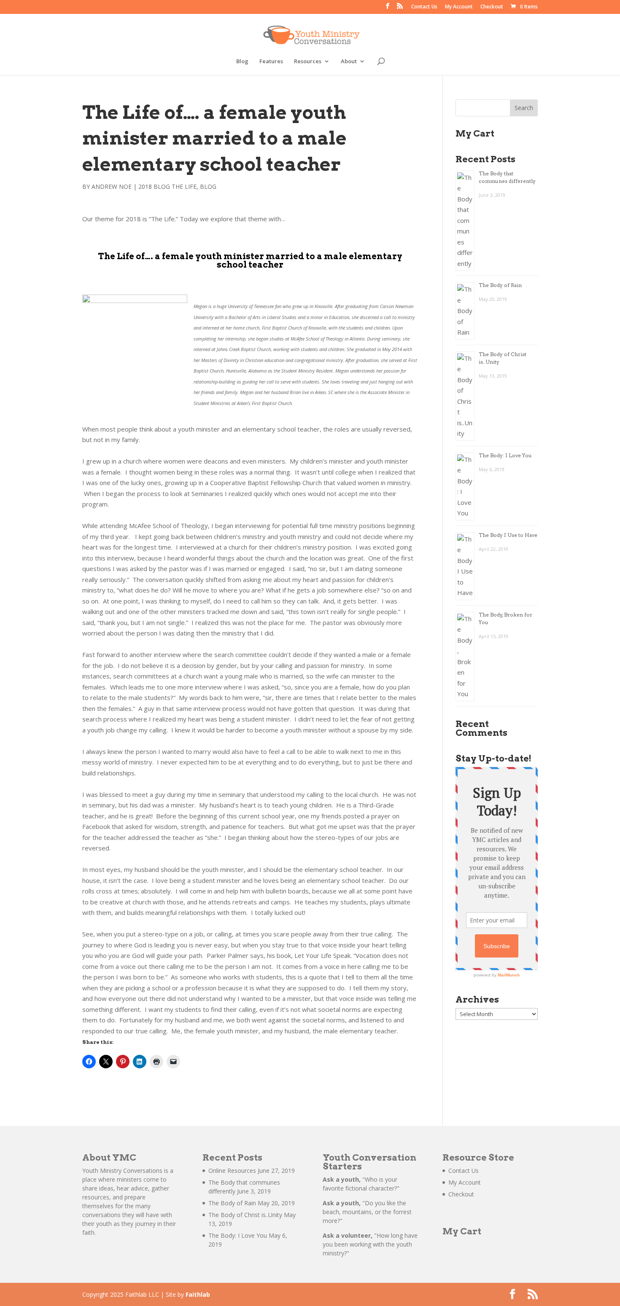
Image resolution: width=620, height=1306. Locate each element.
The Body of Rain (500, 285)
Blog (242, 61)
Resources (307, 61)
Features (271, 61)
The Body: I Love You (505, 455)
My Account (459, 7)
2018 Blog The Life (167, 186)
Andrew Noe (112, 186)
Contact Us (424, 7)
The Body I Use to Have (508, 535)
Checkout (491, 7)
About (349, 61)
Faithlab (198, 1294)
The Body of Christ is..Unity (245, 1215)
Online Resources (232, 1171)
